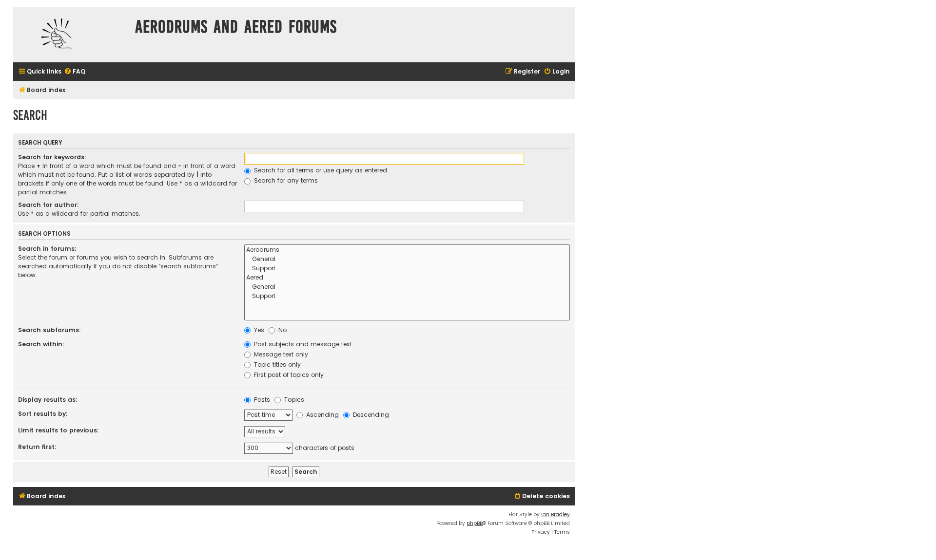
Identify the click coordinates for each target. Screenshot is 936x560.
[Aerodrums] (407, 250)
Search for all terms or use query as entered (319, 170)
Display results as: (48, 399)
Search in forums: (47, 248)
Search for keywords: (52, 157)
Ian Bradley (555, 514)
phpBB (475, 523)
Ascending (321, 415)
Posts (261, 399)
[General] (407, 259)
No (281, 330)
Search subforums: (49, 330)
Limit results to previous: (58, 430)
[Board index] (72, 35)
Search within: (41, 344)
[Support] (407, 268)
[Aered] (407, 277)
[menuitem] (74, 71)
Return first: (37, 447)
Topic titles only (276, 364)
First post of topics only (288, 375)
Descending (370, 415)
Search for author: (48, 205)
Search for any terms (285, 180)
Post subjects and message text (301, 344)
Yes (258, 330)
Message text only (280, 354)
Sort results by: (43, 414)
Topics (293, 399)
